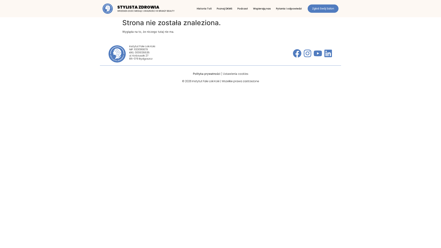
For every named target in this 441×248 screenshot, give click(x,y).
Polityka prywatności (206, 73)
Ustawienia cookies (235, 73)
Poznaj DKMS (224, 8)
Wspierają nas (262, 8)
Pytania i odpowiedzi (289, 8)
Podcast (242, 8)
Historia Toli (204, 8)
